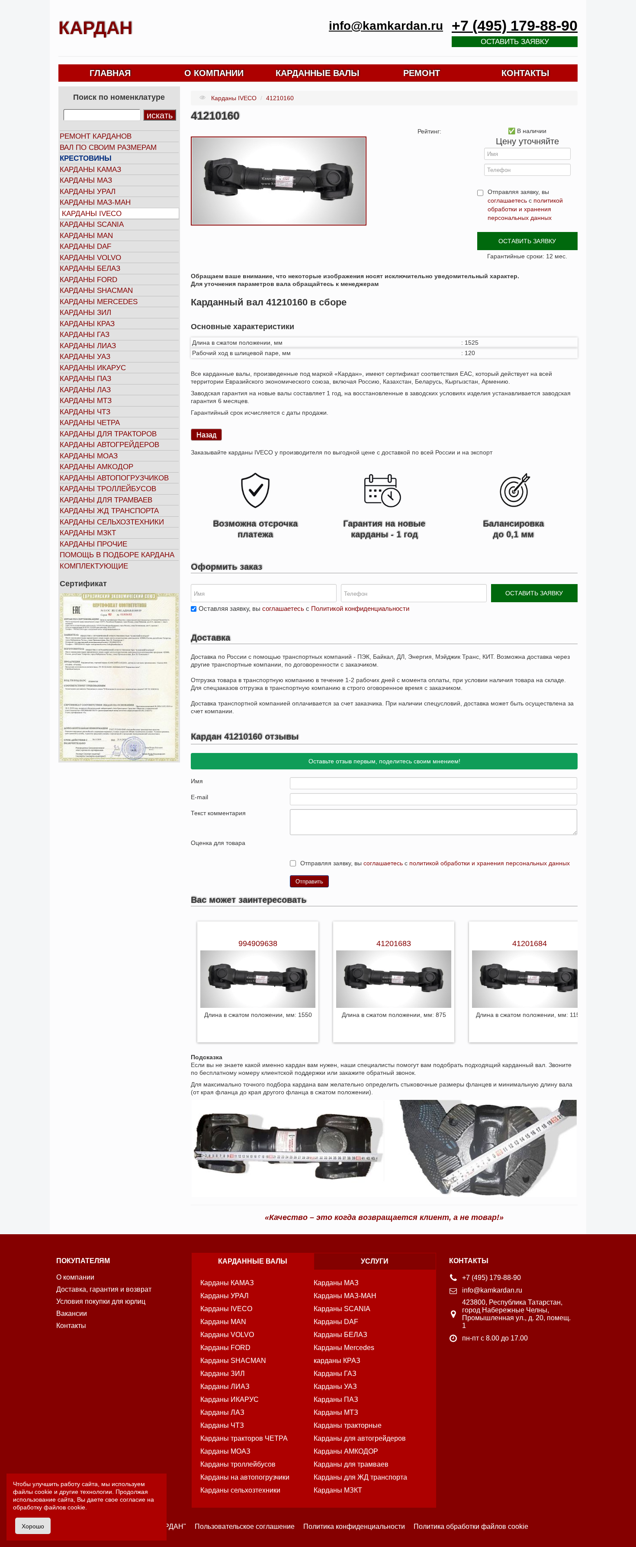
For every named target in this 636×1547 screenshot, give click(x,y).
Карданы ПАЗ (85, 379)
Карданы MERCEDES (99, 302)
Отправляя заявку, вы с (525, 204)
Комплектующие (94, 566)
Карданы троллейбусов (108, 489)
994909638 (257, 943)
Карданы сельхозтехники (112, 522)
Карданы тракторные (348, 1425)
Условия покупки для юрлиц (100, 1301)
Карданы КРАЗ (87, 324)
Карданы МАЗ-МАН (95, 202)
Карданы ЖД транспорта (109, 511)
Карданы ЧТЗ (85, 412)
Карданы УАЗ (85, 357)
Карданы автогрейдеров (109, 445)
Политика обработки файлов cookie (471, 1526)
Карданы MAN (86, 236)
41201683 (393, 943)
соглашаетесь (507, 200)
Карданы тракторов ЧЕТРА (244, 1438)
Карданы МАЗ (86, 180)
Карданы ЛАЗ (85, 390)
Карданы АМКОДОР (96, 467)
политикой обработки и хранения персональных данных (525, 209)
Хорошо (33, 1526)
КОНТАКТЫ (525, 73)
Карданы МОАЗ (89, 456)
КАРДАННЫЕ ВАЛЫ (318, 73)
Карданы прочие (93, 544)
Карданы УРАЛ (88, 191)
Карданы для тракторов (108, 434)
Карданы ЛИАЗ (88, 346)
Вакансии (71, 1313)
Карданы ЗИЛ (85, 312)
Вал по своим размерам (108, 147)
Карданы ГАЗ (84, 334)
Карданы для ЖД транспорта (360, 1477)
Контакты (71, 1325)
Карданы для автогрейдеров (360, 1438)
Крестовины (86, 158)
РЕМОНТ (421, 73)
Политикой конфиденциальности (360, 608)
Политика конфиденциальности (354, 1526)
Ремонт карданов (96, 136)
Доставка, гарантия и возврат (103, 1289)
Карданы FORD (88, 280)
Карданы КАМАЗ (90, 169)
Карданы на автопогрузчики (244, 1477)
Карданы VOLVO (90, 258)
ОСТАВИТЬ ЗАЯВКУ (527, 241)
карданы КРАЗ (337, 1360)
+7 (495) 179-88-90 (515, 26)
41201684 (529, 943)
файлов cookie (64, 1507)
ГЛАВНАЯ (110, 73)
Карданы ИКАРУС (93, 368)
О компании (75, 1277)
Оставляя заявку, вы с (304, 608)
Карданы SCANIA (92, 224)
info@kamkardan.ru (386, 25)
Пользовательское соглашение (245, 1526)
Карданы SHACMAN (96, 290)
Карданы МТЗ (86, 401)
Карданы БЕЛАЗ (90, 268)
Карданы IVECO (92, 214)
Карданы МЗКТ (88, 533)
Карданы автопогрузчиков (114, 478)
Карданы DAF (85, 246)
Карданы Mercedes (344, 1347)
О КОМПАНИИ (214, 73)
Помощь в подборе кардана (117, 555)
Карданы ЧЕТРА (90, 423)
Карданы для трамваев (106, 500)
